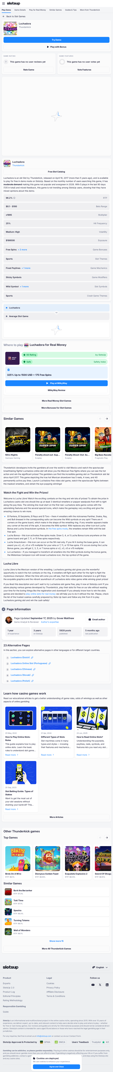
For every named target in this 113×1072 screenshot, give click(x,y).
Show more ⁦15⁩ (56, 941)
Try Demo (56, 40)
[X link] (100, 985)
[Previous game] (100, 418)
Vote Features (84, 69)
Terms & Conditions (55, 996)
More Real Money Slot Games (56, 400)
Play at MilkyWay (58, 383)
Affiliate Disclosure (55, 992)
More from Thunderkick (90, 10)
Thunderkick (18, 165)
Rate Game (28, 69)
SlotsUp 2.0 (8, 987)
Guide (6, 1011)
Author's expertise (50, 622)
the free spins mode (58, 528)
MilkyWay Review (56, 390)
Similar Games (55, 10)
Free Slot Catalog (56, 171)
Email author (98, 619)
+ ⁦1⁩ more (26, 268)
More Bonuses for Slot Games (56, 408)
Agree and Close (56, 1067)
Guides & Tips (71, 10)
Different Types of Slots (53, 737)
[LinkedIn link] (107, 985)
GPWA (47, 1042)
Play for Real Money (37, 10)
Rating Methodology (13, 1000)
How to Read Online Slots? (90, 737)
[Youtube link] (93, 985)
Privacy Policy (53, 987)
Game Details (20, 10)
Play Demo (6, 10)
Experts (6, 983)
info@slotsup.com (43, 1036)
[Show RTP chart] (14, 197)
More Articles (56, 817)
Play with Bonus (58, 47)
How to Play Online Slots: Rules (17, 738)
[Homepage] (13, 3)
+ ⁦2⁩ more (22, 249)
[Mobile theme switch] (108, 3)
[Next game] (106, 418)
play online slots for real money (41, 594)
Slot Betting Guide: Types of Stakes (19, 793)
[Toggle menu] (3, 3)
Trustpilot (100, 1042)
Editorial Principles (11, 996)
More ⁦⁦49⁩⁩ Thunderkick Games (56, 948)
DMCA (62, 1042)
